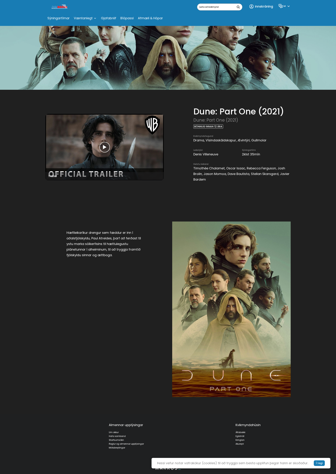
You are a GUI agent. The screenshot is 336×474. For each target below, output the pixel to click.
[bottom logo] (168, 469)
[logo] (59, 6)
